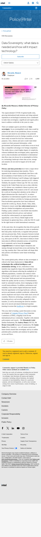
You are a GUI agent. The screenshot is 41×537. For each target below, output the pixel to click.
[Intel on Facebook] (2, 462)
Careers (4, 443)
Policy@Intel (7, 31)
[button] (4, 374)
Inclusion (5, 451)
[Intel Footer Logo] (4, 518)
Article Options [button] (9, 63)
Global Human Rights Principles (20, 497)
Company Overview (9, 427)
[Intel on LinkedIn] (13, 462)
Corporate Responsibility (11, 447)
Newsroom (6, 435)
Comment (6, 392)
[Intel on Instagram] (23, 462)
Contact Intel (6, 431)
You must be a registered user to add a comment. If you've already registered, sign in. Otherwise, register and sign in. (20, 387)
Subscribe (20, 57)
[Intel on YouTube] (18, 462)
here (28, 403)
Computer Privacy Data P (18, 345)
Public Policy (6, 455)
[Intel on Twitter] (8, 462)
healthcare (6, 337)
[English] (32, 3)
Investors (5, 439)
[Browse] (7, 9)
